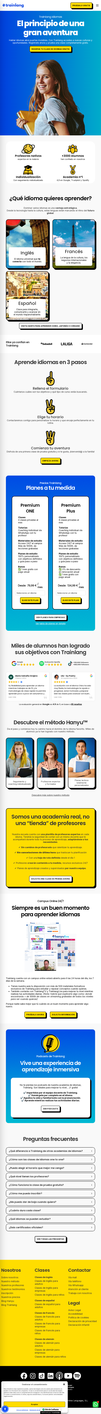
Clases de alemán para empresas (47, 1351)
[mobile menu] (97, 5)
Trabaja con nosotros (80, 1293)
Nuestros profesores (12, 1285)
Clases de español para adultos (47, 1306)
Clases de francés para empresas (47, 1325)
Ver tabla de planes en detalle (51, 623)
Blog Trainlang (9, 1304)
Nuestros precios (10, 1297)
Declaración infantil (78, 1324)
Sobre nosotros (9, 1277)
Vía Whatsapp (76, 1285)
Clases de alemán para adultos (47, 1344)
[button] (64, 1384)
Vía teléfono (74, 1281)
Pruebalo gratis (81, 5)
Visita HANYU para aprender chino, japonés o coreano (50, 326)
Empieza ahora (50, 461)
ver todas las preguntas (50, 1239)
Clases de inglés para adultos (46, 1282)
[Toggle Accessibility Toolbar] (5, 1409)
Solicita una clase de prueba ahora (50, 879)
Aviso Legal (74, 1310)
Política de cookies (78, 1317)
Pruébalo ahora (35, 1015)
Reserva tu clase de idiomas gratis (50, 49)
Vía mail (72, 1277)
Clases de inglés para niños (49, 1294)
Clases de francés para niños (47, 1332)
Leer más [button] (12, 697)
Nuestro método (10, 1281)
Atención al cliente (78, 1289)
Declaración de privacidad (37, 1410)
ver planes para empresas (50, 617)
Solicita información (63, 1015)
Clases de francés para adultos (47, 1318)
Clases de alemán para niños (50, 1356)
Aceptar (34, 1404)
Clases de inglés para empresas (46, 1289)
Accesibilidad (75, 1313)
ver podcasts (50, 1109)
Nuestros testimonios (13, 1289)
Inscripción (7, 1293)
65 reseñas (76, 704)
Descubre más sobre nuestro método (50, 795)
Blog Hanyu (7, 1301)
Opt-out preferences (22, 1410)
